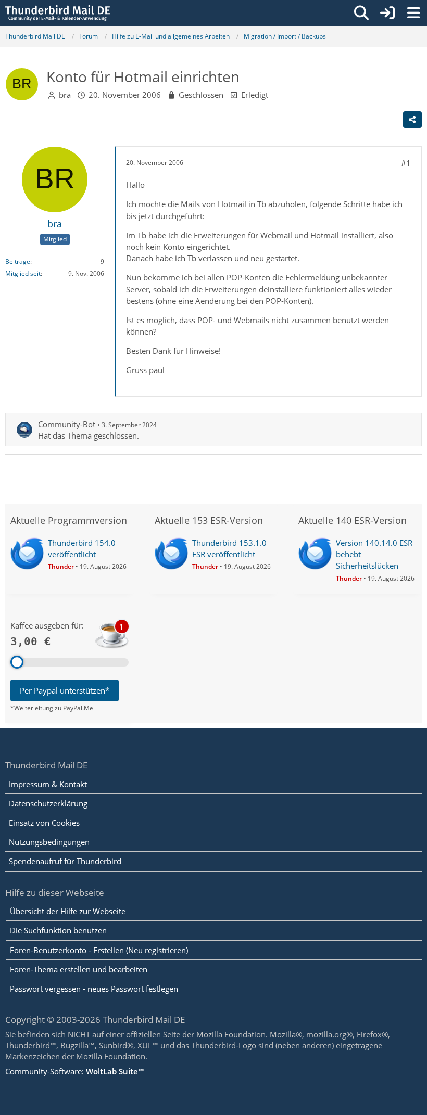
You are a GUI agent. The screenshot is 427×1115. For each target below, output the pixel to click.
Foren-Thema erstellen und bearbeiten (78, 969)
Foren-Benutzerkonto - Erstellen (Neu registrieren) (99, 950)
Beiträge (17, 261)
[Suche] (361, 13)
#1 (406, 163)
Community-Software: (74, 1071)
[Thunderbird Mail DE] (57, 13)
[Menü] (413, 13)
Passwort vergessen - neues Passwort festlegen (94, 988)
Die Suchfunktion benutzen (58, 930)
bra (65, 94)
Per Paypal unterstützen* (64, 690)
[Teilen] (412, 119)
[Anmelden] (387, 13)
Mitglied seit (23, 273)
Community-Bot (66, 424)
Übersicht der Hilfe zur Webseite (67, 911)
